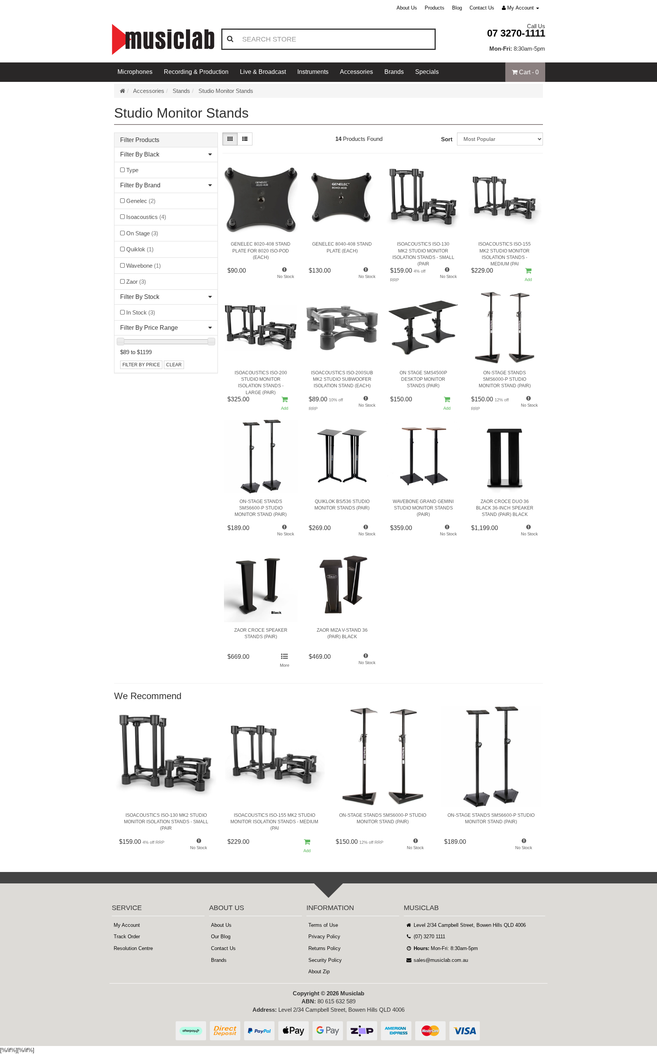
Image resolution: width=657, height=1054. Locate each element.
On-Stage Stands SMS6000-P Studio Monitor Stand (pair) (505, 379)
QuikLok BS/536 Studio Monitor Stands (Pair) (342, 505)
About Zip (319, 971)
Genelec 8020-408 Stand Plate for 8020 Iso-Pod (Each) (260, 250)
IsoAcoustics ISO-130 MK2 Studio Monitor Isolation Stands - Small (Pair (423, 251)
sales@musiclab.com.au (440, 960)
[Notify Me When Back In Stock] (284, 275)
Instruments (312, 72)
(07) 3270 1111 (428, 936)
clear (174, 364)
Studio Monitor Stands (225, 91)
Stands (181, 91)
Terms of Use (323, 925)
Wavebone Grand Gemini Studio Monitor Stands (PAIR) (423, 508)
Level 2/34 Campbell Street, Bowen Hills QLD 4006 (469, 925)
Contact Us (482, 8)
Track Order (127, 936)
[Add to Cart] (528, 275)
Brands (394, 72)
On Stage (142, 233)
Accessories (356, 72)
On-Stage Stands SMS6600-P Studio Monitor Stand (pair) (261, 508)
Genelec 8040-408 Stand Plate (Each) (342, 247)
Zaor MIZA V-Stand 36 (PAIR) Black (342, 633)
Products (434, 8)
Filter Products (139, 140)
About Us (407, 8)
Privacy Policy (324, 936)
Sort (446, 139)
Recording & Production (196, 72)
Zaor (136, 281)
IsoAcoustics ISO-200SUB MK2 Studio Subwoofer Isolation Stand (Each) (342, 379)
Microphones (134, 72)
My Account (127, 925)
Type (132, 170)
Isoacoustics (146, 217)
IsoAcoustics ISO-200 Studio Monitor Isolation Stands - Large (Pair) (261, 380)
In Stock (140, 312)
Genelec (141, 201)
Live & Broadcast (263, 72)
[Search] (230, 39)
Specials (427, 72)
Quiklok (140, 249)
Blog (457, 8)
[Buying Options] (284, 661)
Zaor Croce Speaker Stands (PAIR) (260, 633)
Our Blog (220, 936)
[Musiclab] (163, 39)
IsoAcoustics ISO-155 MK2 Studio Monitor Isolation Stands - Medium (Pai (504, 251)
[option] (166, 783)
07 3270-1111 (516, 33)
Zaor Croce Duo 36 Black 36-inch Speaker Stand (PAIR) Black (504, 508)
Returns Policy (324, 948)
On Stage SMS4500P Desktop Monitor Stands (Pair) (423, 379)
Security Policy (325, 960)
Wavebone (143, 265)
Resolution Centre (133, 948)
